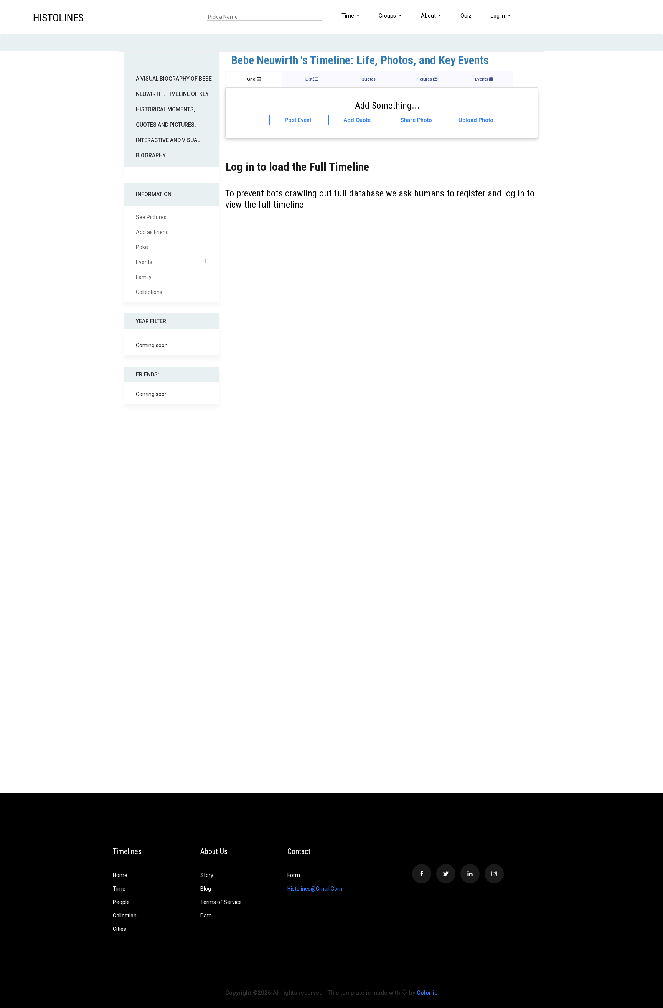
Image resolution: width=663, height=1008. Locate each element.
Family (144, 277)
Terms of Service (221, 902)
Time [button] (348, 16)
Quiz (466, 16)
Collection (125, 915)
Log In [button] (498, 16)
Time (119, 889)
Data (206, 915)
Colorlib (427, 992)
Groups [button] (388, 16)
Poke (142, 247)
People (121, 902)
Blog (205, 889)
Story (206, 875)
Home (120, 875)
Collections (149, 292)
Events (144, 262)
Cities (119, 929)
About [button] (429, 16)
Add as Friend (152, 232)
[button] (629, 17)
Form (293, 875)
